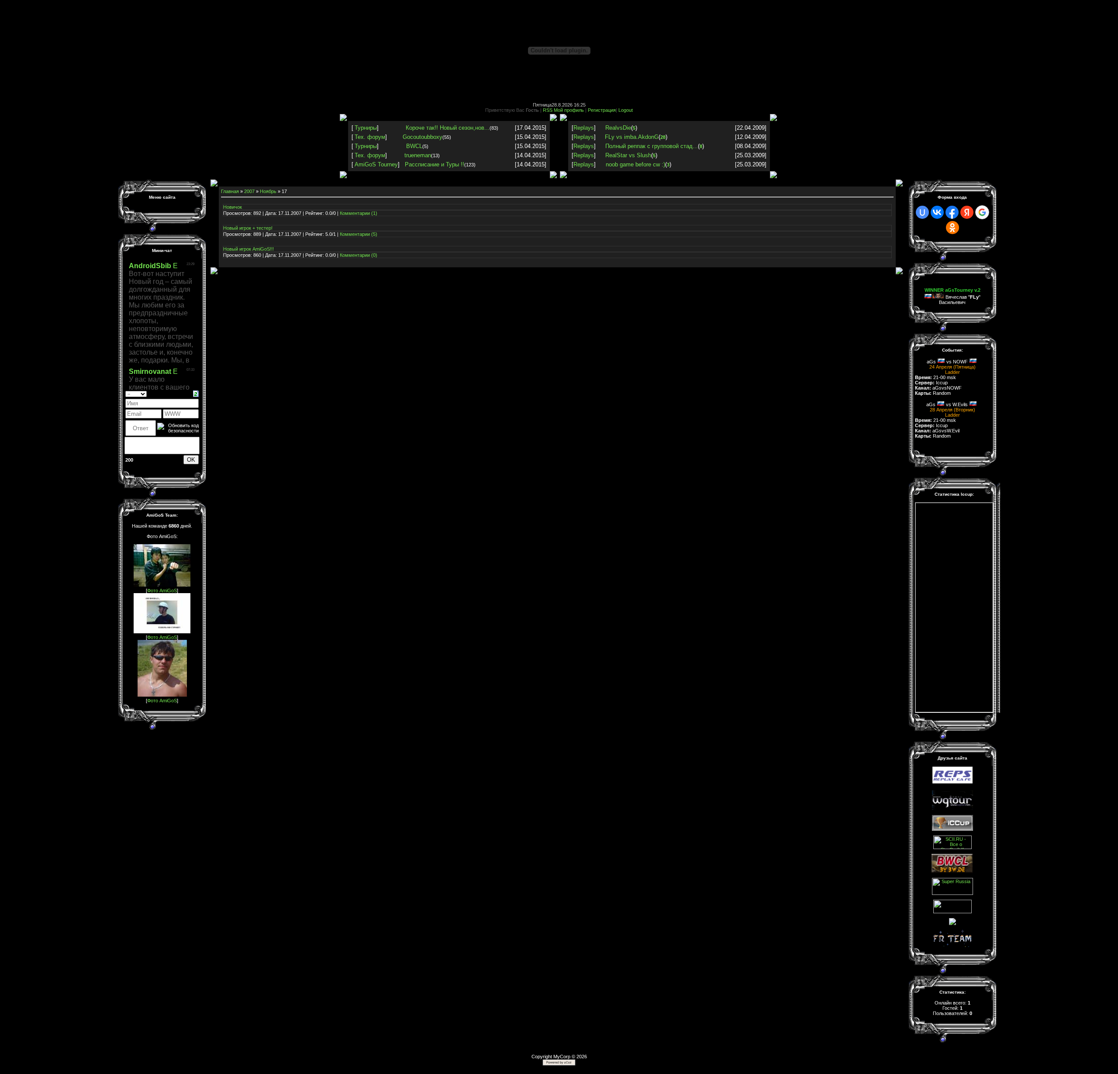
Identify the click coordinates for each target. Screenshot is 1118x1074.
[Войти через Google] (982, 212)
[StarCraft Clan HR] (952, 923)
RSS (547, 110)
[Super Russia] (952, 893)
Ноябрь (268, 191)
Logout (625, 110)
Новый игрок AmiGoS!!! (248, 249)
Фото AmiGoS (162, 590)
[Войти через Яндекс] (966, 212)
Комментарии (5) (358, 234)
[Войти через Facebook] (952, 212)
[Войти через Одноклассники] (952, 227)
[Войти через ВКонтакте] (937, 212)
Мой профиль (569, 110)
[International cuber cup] (952, 829)
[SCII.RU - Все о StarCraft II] (952, 847)
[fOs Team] (952, 911)
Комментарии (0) (358, 255)
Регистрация (602, 110)
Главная (230, 191)
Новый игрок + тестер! (248, 228)
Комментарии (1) (358, 213)
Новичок (232, 207)
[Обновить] (196, 393)
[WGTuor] (952, 808)
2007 (249, 191)
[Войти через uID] (922, 212)
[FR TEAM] (952, 945)
